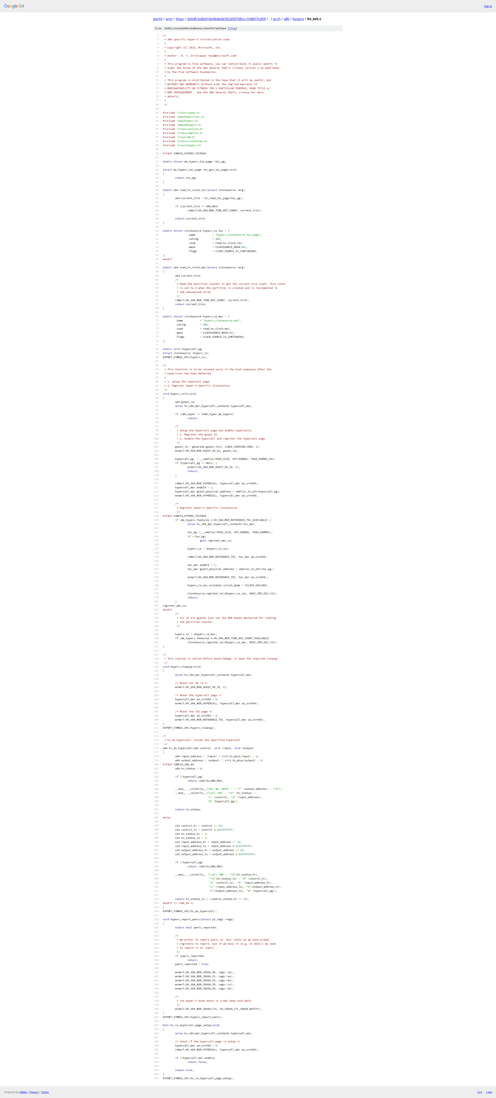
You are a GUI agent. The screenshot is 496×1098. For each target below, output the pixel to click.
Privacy (33, 1092)
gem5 (157, 18)
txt (479, 1092)
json (489, 1092)
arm (169, 18)
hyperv (298, 18)
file (232, 28)
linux (180, 18)
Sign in (488, 6)
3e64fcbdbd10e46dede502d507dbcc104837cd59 (226, 18)
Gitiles (23, 1092)
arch (276, 18)
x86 (286, 18)
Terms (45, 1092)
